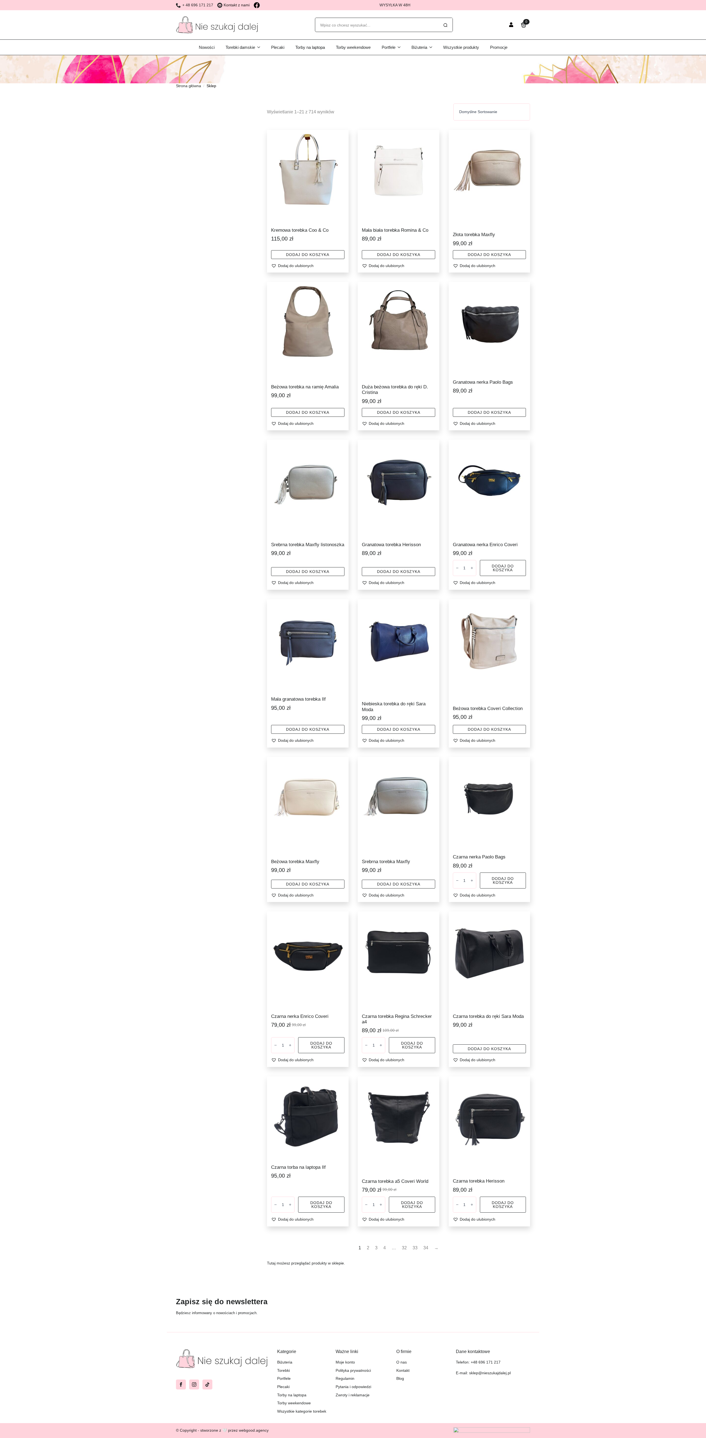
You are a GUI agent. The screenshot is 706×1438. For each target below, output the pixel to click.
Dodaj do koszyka (307, 254)
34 (425, 1247)
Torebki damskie (240, 47)
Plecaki (277, 47)
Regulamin (345, 1378)
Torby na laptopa (310, 47)
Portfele (388, 47)
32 (404, 1247)
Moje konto (345, 1362)
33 (415, 1247)
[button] (307, 266)
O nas (401, 1362)
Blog (400, 1378)
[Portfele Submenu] (400, 47)
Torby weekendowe (353, 47)
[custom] (207, 1384)
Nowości (207, 47)
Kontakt (403, 1370)
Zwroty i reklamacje (353, 1395)
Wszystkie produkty (461, 47)
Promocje (498, 47)
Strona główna (188, 86)
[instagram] (194, 1384)
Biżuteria (419, 47)
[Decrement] (457, 568)
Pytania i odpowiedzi (353, 1386)
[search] (445, 25)
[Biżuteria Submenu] (432, 47)
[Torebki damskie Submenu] (260, 47)
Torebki (283, 1370)
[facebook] (181, 1384)
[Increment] (472, 568)
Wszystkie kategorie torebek (301, 1411)
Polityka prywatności (353, 1370)
